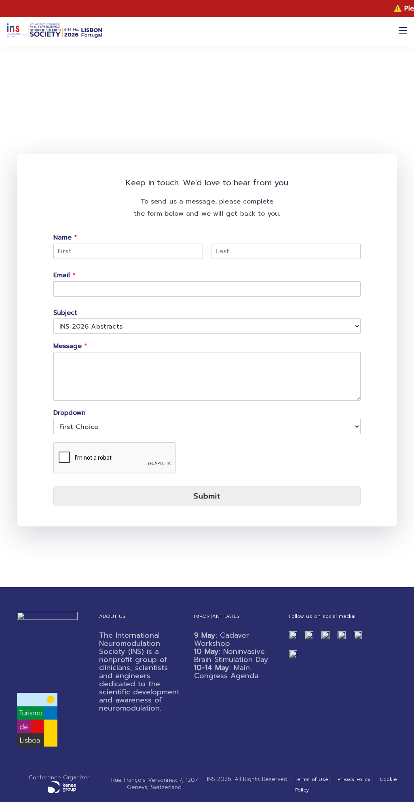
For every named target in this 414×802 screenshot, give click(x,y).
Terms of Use (311, 779)
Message (70, 346)
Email (64, 275)
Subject (65, 313)
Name (65, 237)
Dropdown (69, 413)
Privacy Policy (354, 779)
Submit (207, 496)
